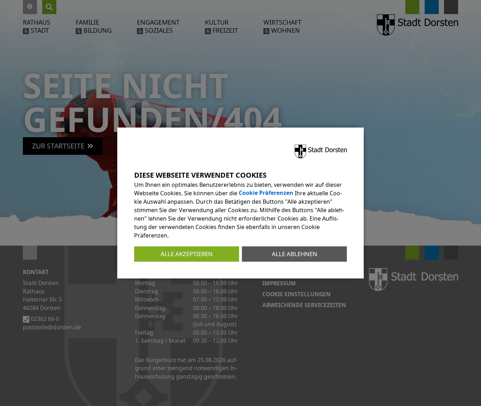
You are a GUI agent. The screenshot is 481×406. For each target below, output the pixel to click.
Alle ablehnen (294, 254)
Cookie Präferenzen (266, 193)
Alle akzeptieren (187, 254)
